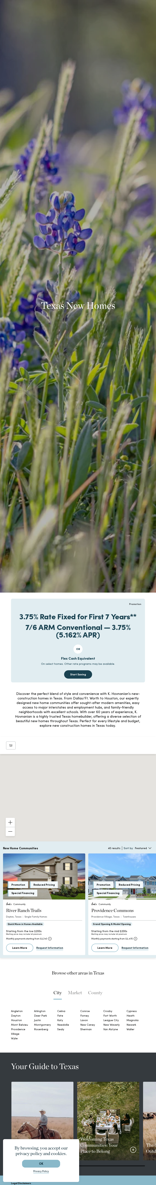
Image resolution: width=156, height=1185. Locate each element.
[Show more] (67, 946)
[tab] (57, 790)
